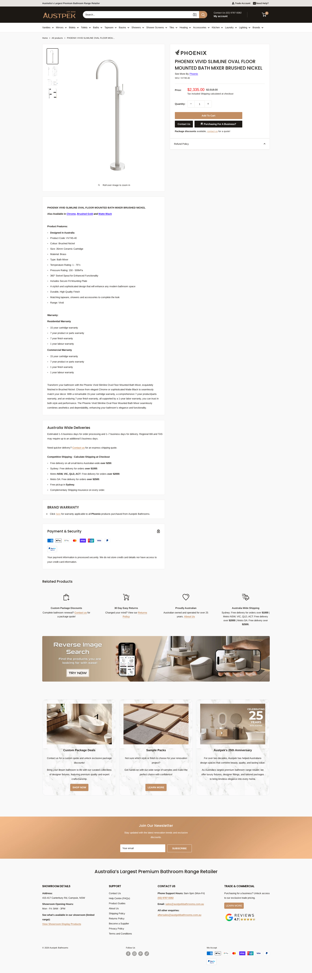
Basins (122, 27)
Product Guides (117, 903)
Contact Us (184, 123)
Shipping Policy (117, 913)
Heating (184, 27)
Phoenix (193, 73)
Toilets (84, 27)
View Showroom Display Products (61, 924)
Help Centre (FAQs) (119, 898)
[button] (266, 14)
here (58, 513)
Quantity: (180, 103)
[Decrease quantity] (191, 103)
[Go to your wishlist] (255, 14)
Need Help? (262, 3)
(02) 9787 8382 (166, 897)
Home (45, 38)
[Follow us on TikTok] (146, 953)
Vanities (46, 27)
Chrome (71, 213)
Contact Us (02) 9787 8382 (228, 12)
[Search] (203, 14)
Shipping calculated (211, 93)
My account (221, 16)
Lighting (243, 27)
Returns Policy (116, 918)
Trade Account (242, 3)
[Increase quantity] (208, 103)
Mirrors (60, 27)
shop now (79, 787)
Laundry (229, 27)
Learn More (234, 905)
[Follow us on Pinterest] (140, 953)
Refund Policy (181, 143)
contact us (212, 131)
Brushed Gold (85, 213)
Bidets (72, 27)
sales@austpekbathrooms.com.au (184, 904)
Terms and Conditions (120, 933)
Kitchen (216, 27)
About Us (189, 616)
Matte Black (105, 213)
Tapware (108, 27)
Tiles (171, 27)
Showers (136, 27)
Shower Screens (155, 27)
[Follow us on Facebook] (128, 953)
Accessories (199, 27)
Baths (96, 27)
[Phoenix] (191, 49)
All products (57, 38)
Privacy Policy (116, 928)
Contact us (78, 447)
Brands (256, 27)
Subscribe (179, 848)
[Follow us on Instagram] (134, 953)
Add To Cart (208, 115)
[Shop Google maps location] (240, 914)
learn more (156, 787)
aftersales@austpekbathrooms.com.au (179, 914)
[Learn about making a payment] (79, 545)
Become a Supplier (119, 923)
